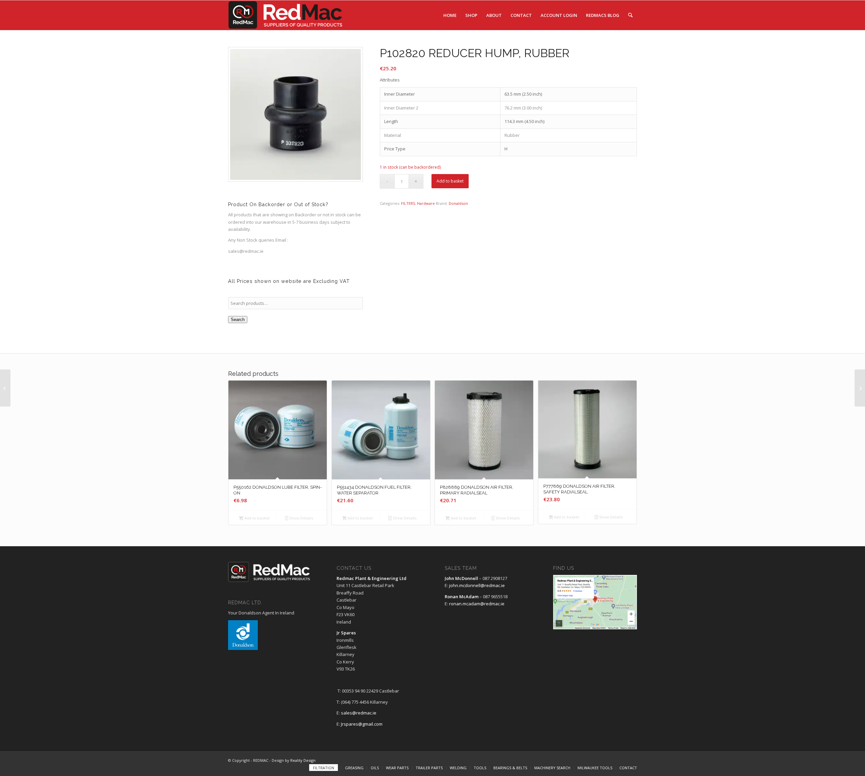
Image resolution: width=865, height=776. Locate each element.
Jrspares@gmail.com (361, 724)
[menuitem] (450, 15)
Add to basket (450, 181)
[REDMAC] (286, 15)
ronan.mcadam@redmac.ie (476, 604)
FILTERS (408, 203)
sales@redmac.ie (358, 713)
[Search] (630, 15)
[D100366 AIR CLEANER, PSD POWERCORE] (860, 388)
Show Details (300, 517)
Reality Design (303, 760)
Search (238, 319)
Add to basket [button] (256, 517)
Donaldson (458, 203)
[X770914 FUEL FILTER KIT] (5, 388)
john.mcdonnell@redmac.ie (477, 585)
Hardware (426, 203)
